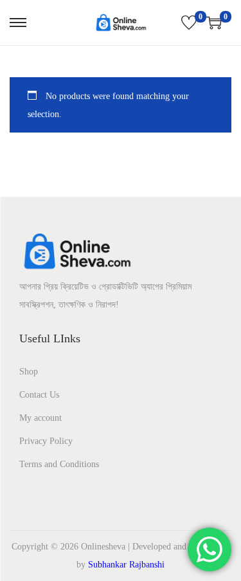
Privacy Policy (46, 441)
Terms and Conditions (59, 464)
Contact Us (39, 395)
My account (40, 418)
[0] (189, 22)
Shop (28, 371)
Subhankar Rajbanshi (126, 564)
